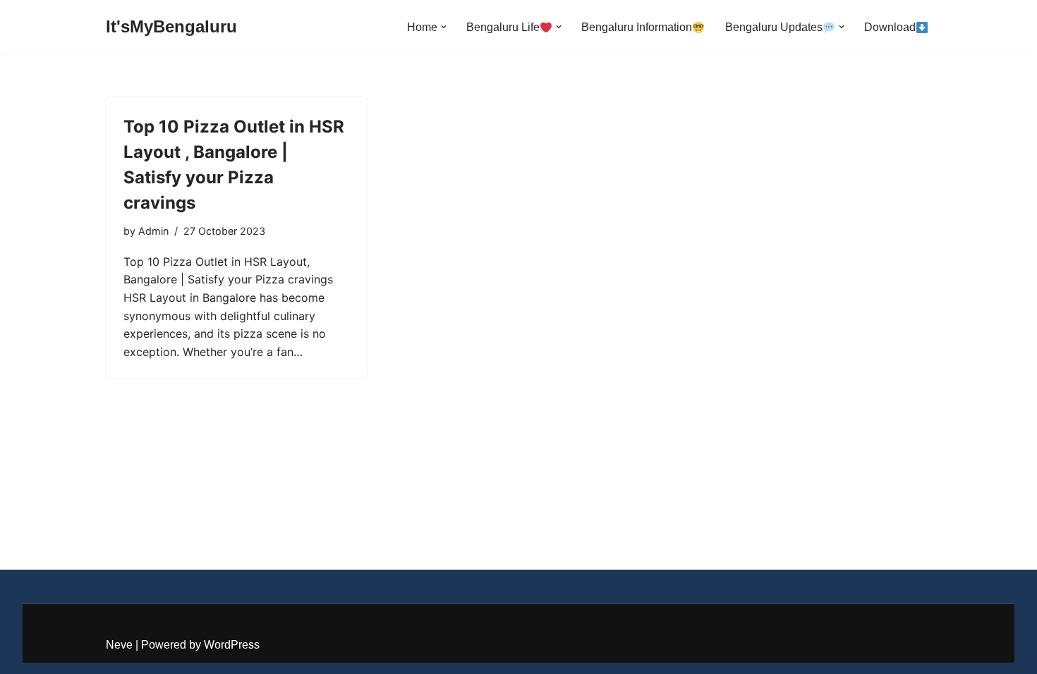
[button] (444, 27)
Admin (153, 231)
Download (890, 27)
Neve (119, 645)
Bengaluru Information (636, 27)
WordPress (232, 645)
